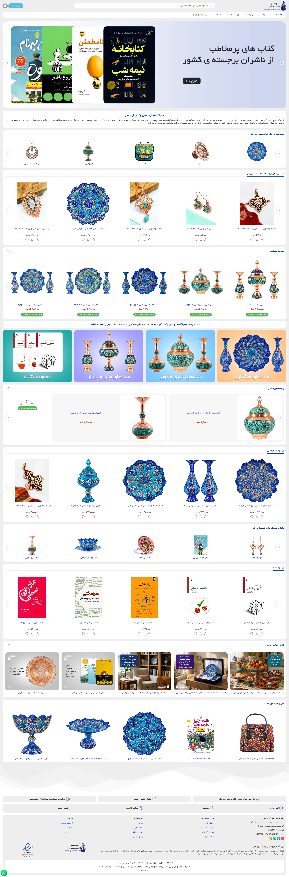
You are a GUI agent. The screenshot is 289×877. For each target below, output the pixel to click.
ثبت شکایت (209, 836)
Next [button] (10, 153)
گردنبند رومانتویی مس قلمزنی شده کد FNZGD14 (257, 228)
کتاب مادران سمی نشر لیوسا (32, 622)
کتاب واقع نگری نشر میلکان (144, 622)
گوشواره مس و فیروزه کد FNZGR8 (200, 228)
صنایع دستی (262, 14)
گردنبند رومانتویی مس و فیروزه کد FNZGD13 (144, 228)
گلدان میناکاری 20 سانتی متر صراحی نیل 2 (200, 505)
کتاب (230, 14)
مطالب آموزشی (208, 832)
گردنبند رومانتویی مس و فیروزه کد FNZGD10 (32, 228)
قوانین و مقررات (67, 823)
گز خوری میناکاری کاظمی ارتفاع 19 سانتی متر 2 (32, 758)
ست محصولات (217, 14)
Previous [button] (279, 153)
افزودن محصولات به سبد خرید (257, 314)
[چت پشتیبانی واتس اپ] (4, 873)
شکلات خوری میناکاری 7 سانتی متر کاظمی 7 (88, 505)
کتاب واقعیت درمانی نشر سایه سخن (201, 622)
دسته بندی (275, 14)
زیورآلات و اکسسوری (245, 14)
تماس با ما (69, 832)
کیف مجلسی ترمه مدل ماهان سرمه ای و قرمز (257, 758)
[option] (257, 153)
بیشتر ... (7, 250)
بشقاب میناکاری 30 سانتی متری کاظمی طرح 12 (257, 505)
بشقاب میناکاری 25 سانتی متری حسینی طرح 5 (144, 758)
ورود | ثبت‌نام (15, 5)
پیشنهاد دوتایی (137, 836)
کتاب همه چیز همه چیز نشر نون (200, 758)
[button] (7, 63)
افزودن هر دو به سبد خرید (27, 408)
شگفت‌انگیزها (138, 827)
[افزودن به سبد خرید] (262, 239)
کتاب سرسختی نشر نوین (88, 622)
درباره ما (70, 827)
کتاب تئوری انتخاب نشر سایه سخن (257, 622)
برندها (141, 823)
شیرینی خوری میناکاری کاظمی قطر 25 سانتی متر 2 (88, 758)
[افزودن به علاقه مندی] (252, 239)
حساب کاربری (208, 823)
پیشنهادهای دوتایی (199, 14)
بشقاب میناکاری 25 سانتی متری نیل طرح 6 (88, 228)
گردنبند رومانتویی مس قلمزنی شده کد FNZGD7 (32, 505)
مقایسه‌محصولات (207, 827)
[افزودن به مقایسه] (257, 239)
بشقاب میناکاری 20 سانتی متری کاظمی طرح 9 (144, 505)
